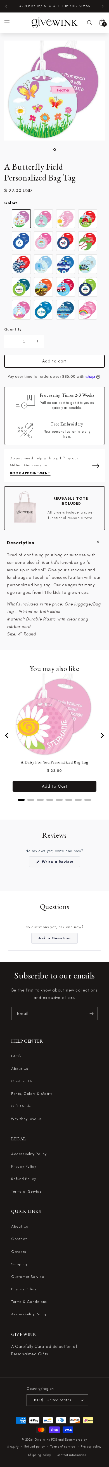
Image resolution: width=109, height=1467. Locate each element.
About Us (19, 1068)
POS (54, 1439)
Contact (19, 1238)
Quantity (12, 329)
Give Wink (42, 1439)
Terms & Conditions (29, 1301)
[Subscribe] (91, 1013)
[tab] (21, 800)
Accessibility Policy (29, 1153)
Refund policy (34, 1446)
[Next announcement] (103, 6)
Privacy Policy (23, 1166)
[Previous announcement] (6, 6)
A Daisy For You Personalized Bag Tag (55, 762)
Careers (18, 1251)
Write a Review (60, 863)
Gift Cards (21, 1106)
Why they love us (26, 1118)
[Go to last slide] (7, 735)
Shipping (19, 1264)
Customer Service (27, 1276)
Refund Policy (23, 1178)
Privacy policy (91, 1446)
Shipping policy (39, 1455)
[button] (7, 23)
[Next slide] (102, 735)
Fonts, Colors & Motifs (32, 1093)
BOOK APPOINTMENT (30, 473)
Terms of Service (26, 1191)
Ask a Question (57, 939)
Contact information (71, 1455)
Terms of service (62, 1446)
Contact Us (22, 1081)
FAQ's (16, 1056)
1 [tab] (54, 149)
